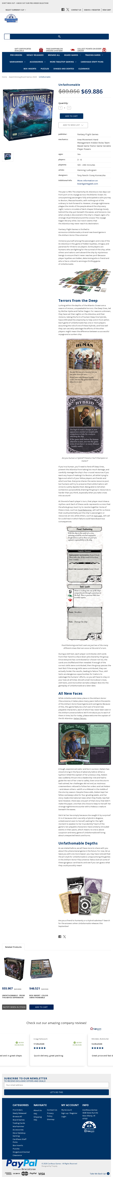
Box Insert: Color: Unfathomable (39, 996)
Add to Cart (41, 1007)
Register (96, 10)
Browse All (54, 55)
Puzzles (45, 68)
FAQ (35, 1113)
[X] (67, 9)
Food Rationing (84, 510)
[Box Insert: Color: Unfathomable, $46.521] (41, 969)
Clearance (84, 68)
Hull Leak (98, 516)
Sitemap (50, 1119)
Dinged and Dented (63, 68)
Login (63, 1116)
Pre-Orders (16, 55)
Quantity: (63, 103)
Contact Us (76, 10)
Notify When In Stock (14, 1007)
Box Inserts (30, 68)
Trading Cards (92, 55)
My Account (66, 1110)
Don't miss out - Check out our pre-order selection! (25, 3)
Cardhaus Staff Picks (92, 62)
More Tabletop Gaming (62, 62)
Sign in (87, 10)
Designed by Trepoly (49, 1166)
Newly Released (35, 55)
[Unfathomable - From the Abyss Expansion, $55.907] (14, 969)
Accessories (36, 62)
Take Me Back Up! (98, 1173)
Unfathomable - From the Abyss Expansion (13, 996)
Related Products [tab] (13, 947)
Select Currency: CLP (15, 10)
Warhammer (16, 62)
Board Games (71, 55)
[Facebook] (62, 9)
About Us (38, 1110)
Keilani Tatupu (80, 718)
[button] (91, 1127)
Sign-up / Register (69, 1113)
